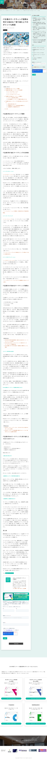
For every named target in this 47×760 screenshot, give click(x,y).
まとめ (6, 108)
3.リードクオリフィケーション (14, 94)
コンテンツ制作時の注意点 (13, 97)
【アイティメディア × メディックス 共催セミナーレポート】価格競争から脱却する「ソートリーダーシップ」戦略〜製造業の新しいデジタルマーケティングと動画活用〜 (39, 34)
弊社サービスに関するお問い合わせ (23, 740)
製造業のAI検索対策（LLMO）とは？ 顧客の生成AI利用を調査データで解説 (39, 24)
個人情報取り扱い (35, 67)
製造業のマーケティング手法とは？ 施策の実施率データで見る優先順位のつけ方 (39, 19)
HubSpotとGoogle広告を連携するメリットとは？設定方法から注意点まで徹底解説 (39, 41)
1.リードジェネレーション (13, 91)
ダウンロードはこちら (11, 698)
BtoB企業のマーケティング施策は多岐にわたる (17, 99)
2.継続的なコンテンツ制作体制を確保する (16, 105)
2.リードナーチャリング (12, 92)
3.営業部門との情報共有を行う (14, 106)
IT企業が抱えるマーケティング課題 (12, 88)
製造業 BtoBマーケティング (38, 50)
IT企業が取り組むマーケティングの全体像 (13, 90)
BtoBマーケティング (9, 573)
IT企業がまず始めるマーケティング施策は (13, 96)
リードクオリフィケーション (9, 260)
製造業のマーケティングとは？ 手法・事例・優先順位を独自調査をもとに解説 (39, 28)
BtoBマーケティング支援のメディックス (6, 10)
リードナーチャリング (7, 219)
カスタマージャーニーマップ (39, 55)
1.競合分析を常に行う (12, 104)
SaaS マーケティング (38, 52)
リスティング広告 (37, 57)
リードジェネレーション (8, 174)
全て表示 (35, 59)
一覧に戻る (16, 643)
